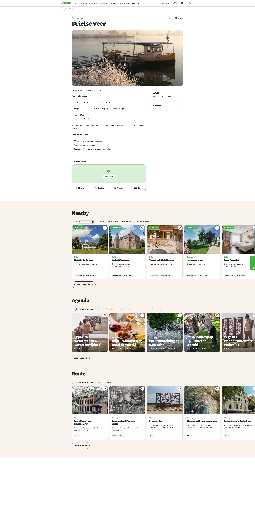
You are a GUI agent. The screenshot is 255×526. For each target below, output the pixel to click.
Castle (114, 257)
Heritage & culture (111, 309)
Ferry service (77, 18)
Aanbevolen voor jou (85, 222)
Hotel (76, 257)
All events (79, 358)
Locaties (63, 9)
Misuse (100, 382)
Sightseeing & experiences (88, 3)
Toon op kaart (109, 176)
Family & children (126, 309)
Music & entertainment (141, 309)
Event (100, 309)
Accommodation (124, 3)
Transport (101, 221)
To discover (104, 3)
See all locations (82, 285)
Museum (190, 257)
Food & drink (156, 309)
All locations (136, 3)
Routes (113, 3)
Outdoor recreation (143, 221)
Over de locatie (77, 90)
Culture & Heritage (127, 221)
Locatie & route (90, 90)
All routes (79, 445)
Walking (109, 382)
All (74, 221)
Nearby (100, 90)
